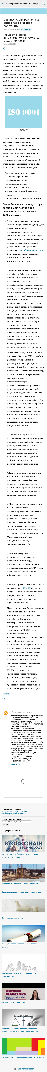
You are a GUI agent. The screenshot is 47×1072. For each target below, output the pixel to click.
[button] (4, 48)
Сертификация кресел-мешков (14, 918)
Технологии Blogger (25, 1069)
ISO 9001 (6, 694)
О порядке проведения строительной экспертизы (21, 892)
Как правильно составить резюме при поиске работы (23, 1057)
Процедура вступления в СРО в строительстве (20, 883)
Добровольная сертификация (14, 812)
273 (12, 712)
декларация (25, 29)
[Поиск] (43, 3)
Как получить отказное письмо (14, 1002)
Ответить (15, 764)
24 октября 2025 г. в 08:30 (23, 712)
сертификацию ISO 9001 (31, 250)
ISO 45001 (26, 588)
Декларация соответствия (13, 814)
